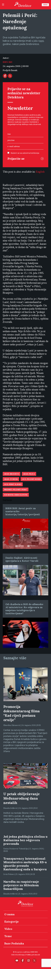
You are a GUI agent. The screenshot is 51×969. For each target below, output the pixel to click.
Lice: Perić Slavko (12, 484)
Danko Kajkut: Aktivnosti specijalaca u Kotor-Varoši (21, 559)
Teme (8, 936)
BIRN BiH (7, 62)
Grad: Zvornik (11, 479)
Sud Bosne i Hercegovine (15, 495)
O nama (9, 914)
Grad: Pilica (29, 474)
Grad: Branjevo (11, 474)
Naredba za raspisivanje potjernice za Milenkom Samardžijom (21, 885)
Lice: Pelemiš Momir (31, 479)
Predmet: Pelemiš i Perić (15, 490)
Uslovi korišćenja (17, 955)
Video (45, 4)
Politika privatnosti (33, 955)
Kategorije (11, 921)
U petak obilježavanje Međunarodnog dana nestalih (21, 798)
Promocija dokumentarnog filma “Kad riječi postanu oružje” (21, 713)
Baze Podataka (14, 943)
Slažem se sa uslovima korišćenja (25, 153)
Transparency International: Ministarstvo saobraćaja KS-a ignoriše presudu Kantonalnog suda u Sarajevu (25, 864)
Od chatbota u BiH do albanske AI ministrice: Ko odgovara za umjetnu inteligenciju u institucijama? (24, 609)
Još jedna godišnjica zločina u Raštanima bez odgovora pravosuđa (25, 840)
